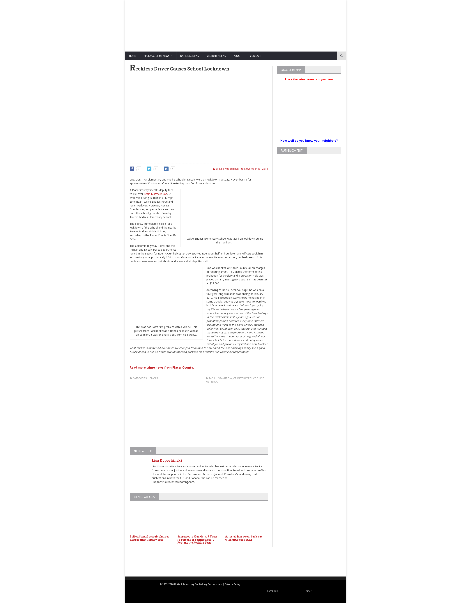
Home (132, 56)
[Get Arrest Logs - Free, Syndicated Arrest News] (198, 565)
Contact (255, 56)
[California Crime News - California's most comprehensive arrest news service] (242, 565)
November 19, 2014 (255, 168)
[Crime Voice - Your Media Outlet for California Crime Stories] (326, 562)
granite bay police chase (248, 378)
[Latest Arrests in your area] (309, 84)
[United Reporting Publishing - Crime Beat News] (138, 562)
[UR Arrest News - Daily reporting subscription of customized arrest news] (290, 562)
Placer (154, 378)
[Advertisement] (275, 26)
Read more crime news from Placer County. (162, 367)
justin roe (212, 381)
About (238, 56)
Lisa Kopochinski (167, 460)
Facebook (272, 591)
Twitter (307, 591)
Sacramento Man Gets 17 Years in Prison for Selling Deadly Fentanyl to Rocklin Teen (197, 539)
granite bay (225, 378)
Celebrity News (216, 56)
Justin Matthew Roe (155, 194)
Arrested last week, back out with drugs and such (243, 538)
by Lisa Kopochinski (227, 168)
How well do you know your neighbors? (309, 141)
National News (189, 56)
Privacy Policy (232, 584)
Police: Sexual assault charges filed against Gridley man (149, 538)
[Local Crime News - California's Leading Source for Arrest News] (163, 562)
